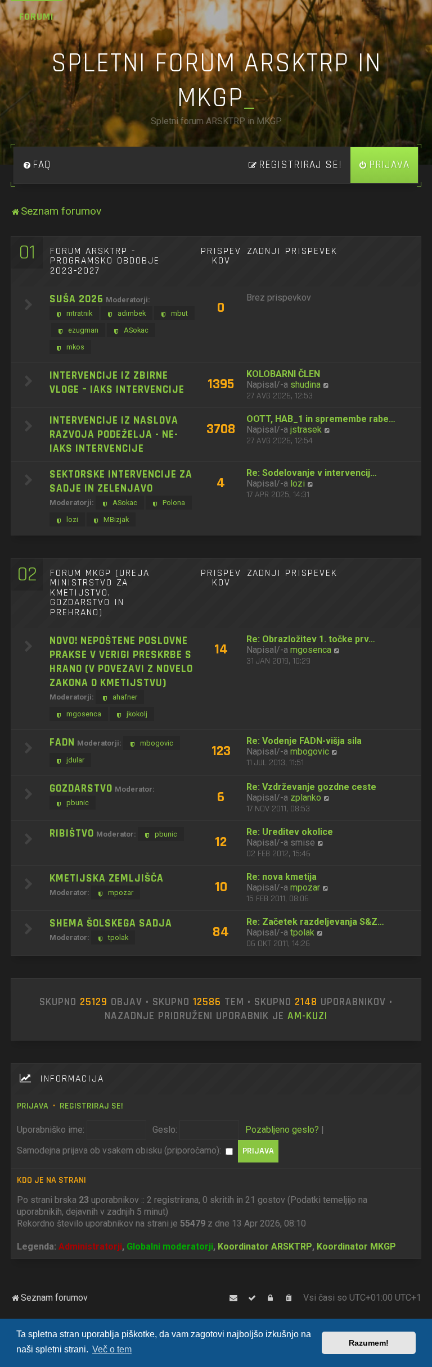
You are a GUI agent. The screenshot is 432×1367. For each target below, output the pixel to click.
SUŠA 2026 (77, 299)
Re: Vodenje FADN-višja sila (304, 740)
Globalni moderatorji (170, 1246)
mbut (179, 313)
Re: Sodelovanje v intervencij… (311, 472)
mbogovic (156, 743)
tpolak (118, 937)
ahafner (124, 697)
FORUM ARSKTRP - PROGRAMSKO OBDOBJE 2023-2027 (105, 261)
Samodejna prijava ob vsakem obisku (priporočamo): (120, 1150)
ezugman (83, 330)
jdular (75, 760)
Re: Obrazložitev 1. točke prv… (310, 639)
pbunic (77, 802)
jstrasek (306, 429)
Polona (174, 502)
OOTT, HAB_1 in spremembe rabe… (320, 419)
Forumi (36, 16)
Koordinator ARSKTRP (265, 1246)
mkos (75, 347)
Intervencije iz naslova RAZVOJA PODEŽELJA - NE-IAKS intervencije (114, 435)
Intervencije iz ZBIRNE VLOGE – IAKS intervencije (117, 383)
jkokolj (137, 714)
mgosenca (83, 714)
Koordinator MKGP (356, 1246)
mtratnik (79, 313)
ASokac (136, 330)
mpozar (120, 892)
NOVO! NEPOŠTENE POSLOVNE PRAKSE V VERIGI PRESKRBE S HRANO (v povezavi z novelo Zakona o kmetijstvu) (121, 662)
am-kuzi (307, 1016)
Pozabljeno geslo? (282, 1129)
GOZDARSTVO (81, 789)
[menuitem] (36, 165)
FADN (62, 742)
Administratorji (90, 1246)
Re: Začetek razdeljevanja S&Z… (315, 921)
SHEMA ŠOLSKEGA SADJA (111, 923)
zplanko (305, 797)
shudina (305, 384)
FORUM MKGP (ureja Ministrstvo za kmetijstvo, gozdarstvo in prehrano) (100, 593)
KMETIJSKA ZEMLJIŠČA (107, 878)
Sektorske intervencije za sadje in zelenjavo (121, 481)
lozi (72, 519)
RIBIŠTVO (72, 833)
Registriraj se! (91, 1106)
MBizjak (116, 519)
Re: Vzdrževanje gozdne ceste (311, 787)
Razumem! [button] (369, 1342)
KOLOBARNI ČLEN (283, 374)
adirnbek (132, 313)
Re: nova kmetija (281, 876)
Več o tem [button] (112, 1349)
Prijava (32, 1106)
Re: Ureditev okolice (289, 831)
